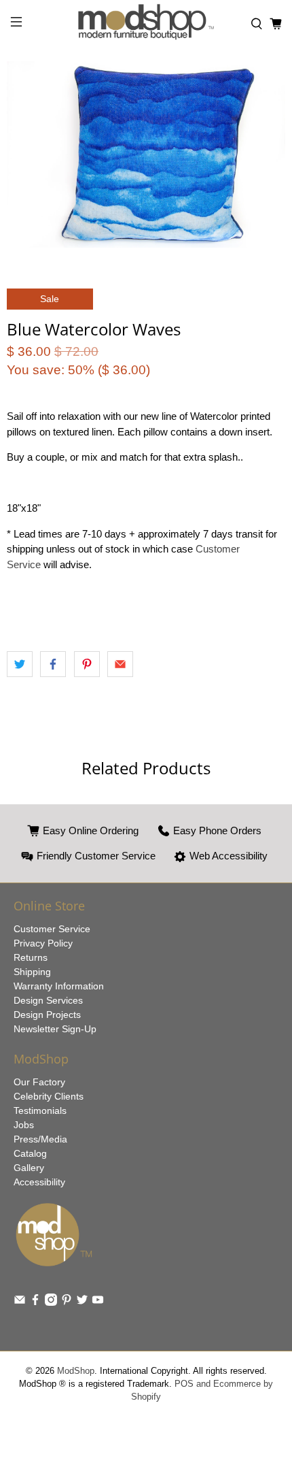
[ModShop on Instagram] (51, 1302)
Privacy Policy (43, 943)
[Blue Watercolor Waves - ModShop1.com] (146, 154)
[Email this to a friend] (120, 664)
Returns (31, 957)
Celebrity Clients (49, 1096)
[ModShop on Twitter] (82, 1302)
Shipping (32, 971)
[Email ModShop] (20, 1302)
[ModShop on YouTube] (98, 1302)
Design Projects (47, 1014)
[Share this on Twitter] (20, 664)
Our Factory (39, 1081)
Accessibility (39, 1181)
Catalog (30, 1153)
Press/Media (40, 1139)
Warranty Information (59, 986)
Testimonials (40, 1110)
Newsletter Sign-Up (55, 1028)
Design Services (48, 1000)
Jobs (24, 1124)
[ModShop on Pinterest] (66, 1302)
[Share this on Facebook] (53, 664)
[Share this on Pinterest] (87, 664)
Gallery (29, 1167)
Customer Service (52, 928)
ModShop (75, 1371)
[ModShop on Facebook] (35, 1302)
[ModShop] (146, 23)
